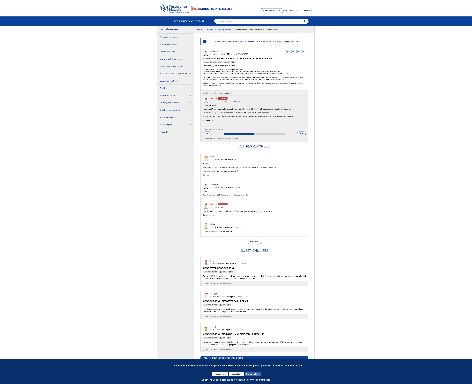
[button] (236, 13)
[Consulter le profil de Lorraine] (206, 102)
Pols (212, 261)
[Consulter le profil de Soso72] (206, 331)
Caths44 (213, 294)
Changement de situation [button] (171, 59)
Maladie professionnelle (212, 62)
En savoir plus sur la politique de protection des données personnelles (236, 379)
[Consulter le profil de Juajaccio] (206, 55)
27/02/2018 (232, 227)
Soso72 (213, 327)
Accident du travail (210, 272)
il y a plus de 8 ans (216, 227)
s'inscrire (308, 10)
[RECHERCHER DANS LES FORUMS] (306, 21)
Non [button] (303, 134)
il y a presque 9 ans (216, 102)
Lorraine (213, 98)
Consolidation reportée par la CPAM (225, 301)
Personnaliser (252, 374)
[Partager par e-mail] (298, 52)
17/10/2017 (233, 102)
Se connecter (291, 10)
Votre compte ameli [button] (168, 44)
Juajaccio (214, 51)
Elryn (212, 156)
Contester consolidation (219, 268)
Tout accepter (220, 374)
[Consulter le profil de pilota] (206, 228)
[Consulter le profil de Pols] (206, 265)
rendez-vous (241, 117)
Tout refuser (236, 374)
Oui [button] (209, 134)
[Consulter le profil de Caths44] (206, 298)
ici (289, 109)
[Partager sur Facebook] (288, 52)
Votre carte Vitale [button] (167, 52)
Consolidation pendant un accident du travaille (233, 334)
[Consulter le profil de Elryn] (206, 160)
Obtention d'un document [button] (171, 66)
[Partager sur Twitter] (293, 52)
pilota (212, 224)
